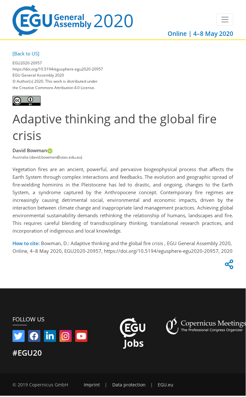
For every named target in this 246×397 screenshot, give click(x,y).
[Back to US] (25, 53)
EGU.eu (165, 385)
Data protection (129, 385)
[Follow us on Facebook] (34, 337)
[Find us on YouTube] (81, 337)
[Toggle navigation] (224, 19)
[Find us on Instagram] (66, 337)
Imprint (92, 385)
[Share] (228, 266)
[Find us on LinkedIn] (50, 337)
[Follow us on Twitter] (18, 337)
